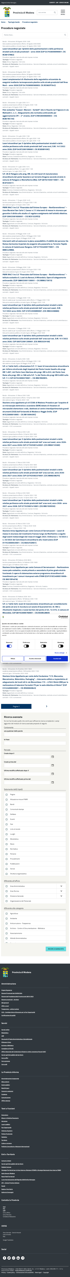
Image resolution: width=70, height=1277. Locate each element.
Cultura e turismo (6, 1143)
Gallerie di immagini (7, 1192)
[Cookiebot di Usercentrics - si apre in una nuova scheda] (60, 617)
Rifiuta (13, 658)
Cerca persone (5, 1061)
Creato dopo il (9, 753)
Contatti (52, 2)
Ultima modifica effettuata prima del (17, 779)
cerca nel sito (42, 12)
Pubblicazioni (15, 864)
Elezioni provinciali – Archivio (10, 1000)
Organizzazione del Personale (20, 901)
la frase (6, 740)
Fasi (11, 824)
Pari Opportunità (6, 1127)
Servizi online (64, 2)
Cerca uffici (4, 1058)
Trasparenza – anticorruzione (10, 1009)
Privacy (3, 1272)
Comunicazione (5, 1097)
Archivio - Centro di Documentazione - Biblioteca (27, 928)
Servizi (12, 868)
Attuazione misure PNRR (19, 799)
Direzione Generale (17, 896)
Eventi (12, 819)
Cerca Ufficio (6, 1212)
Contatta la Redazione (9, 1216)
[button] (61, 886)
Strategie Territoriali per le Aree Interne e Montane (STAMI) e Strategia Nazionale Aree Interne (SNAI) (31, 1170)
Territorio (4, 1140)
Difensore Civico (6, 1042)
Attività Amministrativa (18, 938)
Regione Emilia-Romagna (8, 3)
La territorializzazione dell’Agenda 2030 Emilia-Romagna (18, 1180)
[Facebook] (4, 1258)
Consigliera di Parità (7, 1049)
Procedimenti (15, 859)
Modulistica (14, 839)
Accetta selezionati (35, 658)
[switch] (26, 646)
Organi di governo (6, 990)
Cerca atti (4, 1064)
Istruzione (4, 1121)
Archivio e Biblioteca (7, 1045)
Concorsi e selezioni (7, 1091)
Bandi (12, 804)
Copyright (46, 1272)
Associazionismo (16, 933)
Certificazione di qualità (8, 1015)
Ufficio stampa (5, 1101)
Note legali (38, 1272)
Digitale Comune (6, 1167)
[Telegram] (22, 1258)
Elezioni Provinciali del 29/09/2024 (11, 993)
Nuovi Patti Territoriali (8, 1176)
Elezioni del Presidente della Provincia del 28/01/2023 (17, 996)
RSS (4, 1236)
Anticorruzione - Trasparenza (20, 923)
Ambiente (13, 918)
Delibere (13, 814)
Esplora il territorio (7, 1189)
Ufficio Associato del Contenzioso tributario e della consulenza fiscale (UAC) (23, 1052)
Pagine (12, 794)
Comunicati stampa (17, 809)
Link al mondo (15, 829)
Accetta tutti (57, 658)
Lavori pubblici (5, 1124)
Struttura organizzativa (18, 873)
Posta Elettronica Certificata (23, 1270)
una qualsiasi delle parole (13, 731)
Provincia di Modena (23, 12)
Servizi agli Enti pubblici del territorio (12, 1055)
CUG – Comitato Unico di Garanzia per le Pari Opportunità (18, 1012)
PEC (4, 1209)
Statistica (4, 1137)
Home (3, 22)
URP (57, 2)
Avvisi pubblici (5, 1085)
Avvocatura (4, 1115)
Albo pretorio (5, 1082)
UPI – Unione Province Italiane (10, 1183)
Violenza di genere (6, 1131)
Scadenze (4, 1094)
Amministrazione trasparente (10, 1079)
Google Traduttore (8, 1240)
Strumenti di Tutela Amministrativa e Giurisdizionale (16, 1039)
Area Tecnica (14, 891)
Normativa (14, 849)
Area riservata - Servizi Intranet (12, 1232)
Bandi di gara (5, 1088)
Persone (13, 854)
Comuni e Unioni (6, 1161)
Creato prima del (10, 762)
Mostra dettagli (59, 653)
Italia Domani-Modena (8, 1173)
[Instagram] (13, 1258)
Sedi (4, 1207)
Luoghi (12, 834)
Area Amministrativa (17, 886)
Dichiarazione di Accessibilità (25, 1272)
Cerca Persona (7, 1214)
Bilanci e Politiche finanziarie (10, 1118)
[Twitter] (9, 1258)
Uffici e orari (5, 1006)
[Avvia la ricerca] (55, 12)
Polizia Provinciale (6, 1134)
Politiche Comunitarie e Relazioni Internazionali (15, 1146)
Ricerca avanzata (56, 948)
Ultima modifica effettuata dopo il (16, 771)
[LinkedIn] (18, 1258)
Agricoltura (14, 913)
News (12, 844)
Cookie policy (11, 1272)
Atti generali (5, 1003)
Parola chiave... (8, 35)
